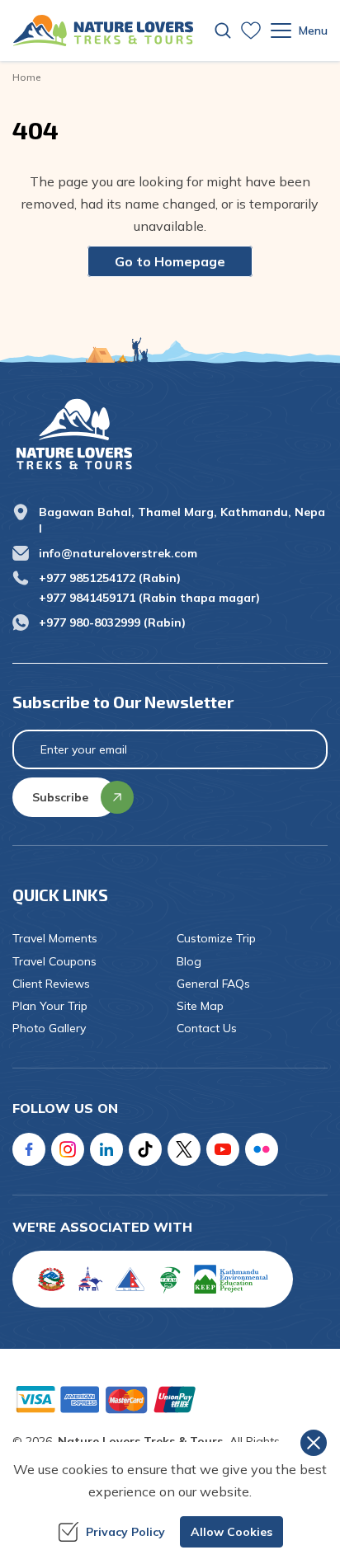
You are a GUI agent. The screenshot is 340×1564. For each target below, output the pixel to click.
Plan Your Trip (49, 1005)
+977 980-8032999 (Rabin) (112, 622)
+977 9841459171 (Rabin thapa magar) (149, 597)
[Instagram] (67, 1149)
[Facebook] (28, 1149)
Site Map (200, 1005)
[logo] (170, 434)
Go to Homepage (170, 261)
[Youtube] (222, 1149)
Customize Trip (216, 938)
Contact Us (207, 1028)
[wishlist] (251, 30)
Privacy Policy (125, 1531)
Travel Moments (54, 938)
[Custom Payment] (170, 1399)
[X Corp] (184, 1149)
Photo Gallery (49, 1028)
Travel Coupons (54, 961)
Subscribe (60, 797)
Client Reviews (51, 983)
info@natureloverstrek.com (118, 553)
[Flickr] (261, 1149)
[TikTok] (145, 1149)
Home (26, 77)
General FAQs (213, 983)
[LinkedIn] (106, 1149)
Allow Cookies (231, 1531)
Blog (189, 961)
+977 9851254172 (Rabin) (110, 578)
